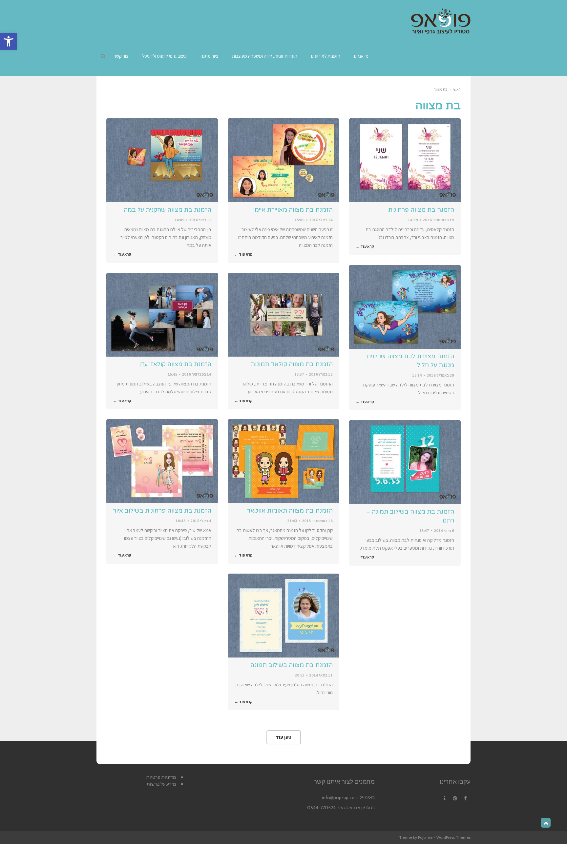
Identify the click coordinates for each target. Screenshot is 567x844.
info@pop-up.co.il (340, 797)
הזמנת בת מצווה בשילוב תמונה (291, 665)
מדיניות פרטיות (161, 777)
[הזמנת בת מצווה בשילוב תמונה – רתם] (405, 462)
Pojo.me (425, 837)
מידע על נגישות (161, 784)
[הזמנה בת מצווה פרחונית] (405, 160)
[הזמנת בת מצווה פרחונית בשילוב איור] (162, 461)
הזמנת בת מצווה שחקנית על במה (167, 209)
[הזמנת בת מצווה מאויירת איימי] (283, 160)
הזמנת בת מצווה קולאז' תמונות (292, 364)
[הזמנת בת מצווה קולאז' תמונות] (283, 315)
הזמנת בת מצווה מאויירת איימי (293, 209)
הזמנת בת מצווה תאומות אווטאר (290, 510)
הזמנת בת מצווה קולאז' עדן (175, 364)
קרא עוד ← (365, 246)
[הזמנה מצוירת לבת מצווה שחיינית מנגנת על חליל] (405, 307)
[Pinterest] (455, 798)
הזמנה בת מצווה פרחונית (421, 209)
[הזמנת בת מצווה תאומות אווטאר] (283, 461)
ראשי (457, 89)
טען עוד (283, 737)
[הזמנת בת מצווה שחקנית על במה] (162, 160)
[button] (8, 41)
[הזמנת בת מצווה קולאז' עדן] (162, 315)
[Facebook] (465, 798)
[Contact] (444, 798)
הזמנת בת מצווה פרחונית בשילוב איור (162, 510)
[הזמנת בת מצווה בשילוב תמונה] (283, 616)
